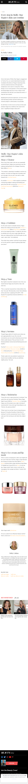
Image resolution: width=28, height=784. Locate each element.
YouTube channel (12, 177)
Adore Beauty (17, 229)
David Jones (22, 353)
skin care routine (5, 576)
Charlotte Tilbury (16, 401)
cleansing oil (10, 180)
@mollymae (13, 530)
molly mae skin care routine (17, 576)
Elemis (9, 168)
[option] (7, 609)
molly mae (13, 574)
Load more (14, 779)
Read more (11, 44)
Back (3, 11)
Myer (2, 351)
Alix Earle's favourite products (17, 535)
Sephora (4, 471)
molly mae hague (5, 574)
